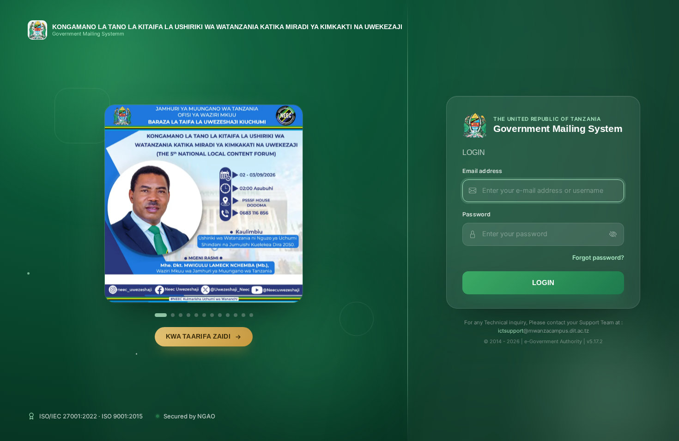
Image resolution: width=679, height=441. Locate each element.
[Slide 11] (243, 315)
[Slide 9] (228, 315)
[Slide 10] (235, 315)
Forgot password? (598, 257)
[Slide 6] (204, 315)
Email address (482, 170)
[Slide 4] (188, 315)
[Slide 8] (220, 315)
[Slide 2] (164, 315)
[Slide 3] (176, 315)
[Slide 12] (251, 315)
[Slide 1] (156, 315)
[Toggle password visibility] (613, 234)
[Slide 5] (196, 315)
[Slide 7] (212, 315)
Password (476, 214)
